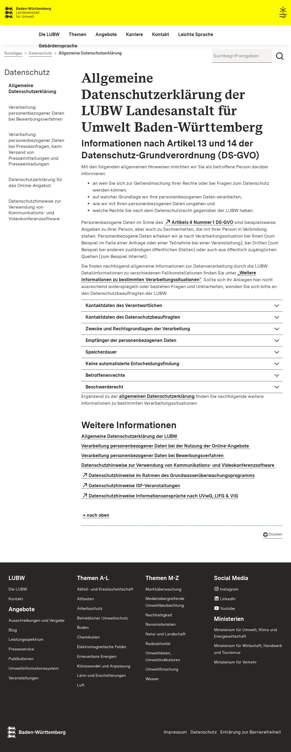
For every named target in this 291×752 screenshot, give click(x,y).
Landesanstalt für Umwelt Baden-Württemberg (38, 12)
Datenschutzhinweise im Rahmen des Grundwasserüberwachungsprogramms (172, 475)
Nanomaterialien (161, 624)
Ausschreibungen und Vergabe (37, 620)
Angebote (22, 609)
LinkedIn (228, 598)
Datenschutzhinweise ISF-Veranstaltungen (134, 485)
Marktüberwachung (163, 589)
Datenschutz (27, 72)
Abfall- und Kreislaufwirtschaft (105, 589)
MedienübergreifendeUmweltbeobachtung (165, 602)
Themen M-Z (162, 578)
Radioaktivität (158, 643)
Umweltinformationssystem (34, 668)
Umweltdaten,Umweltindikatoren (163, 656)
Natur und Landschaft (166, 634)
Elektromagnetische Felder (101, 646)
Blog (13, 630)
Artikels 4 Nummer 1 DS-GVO (202, 222)
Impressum (175, 732)
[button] (181, 305)
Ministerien (229, 619)
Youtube (227, 608)
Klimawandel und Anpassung (103, 666)
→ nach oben (95, 515)
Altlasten (85, 598)
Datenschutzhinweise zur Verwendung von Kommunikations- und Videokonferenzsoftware (178, 465)
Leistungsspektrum (26, 639)
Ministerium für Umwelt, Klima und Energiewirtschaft (245, 633)
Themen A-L (93, 578)
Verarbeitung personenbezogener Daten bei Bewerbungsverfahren (153, 455)
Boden (83, 627)
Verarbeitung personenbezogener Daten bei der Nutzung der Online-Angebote (165, 446)
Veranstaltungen (24, 678)
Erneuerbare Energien (97, 656)
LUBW (17, 578)
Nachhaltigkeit (159, 615)
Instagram (229, 589)
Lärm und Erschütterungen (101, 675)
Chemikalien (88, 637)
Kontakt (16, 598)
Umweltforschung (162, 669)
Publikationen (21, 658)
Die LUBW (18, 589)
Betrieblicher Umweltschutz (102, 618)
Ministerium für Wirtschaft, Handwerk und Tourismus (248, 649)
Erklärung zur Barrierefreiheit (250, 732)
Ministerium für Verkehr (235, 662)
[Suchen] (280, 56)
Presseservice (21, 649)
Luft (80, 685)
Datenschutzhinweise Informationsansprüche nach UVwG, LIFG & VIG (163, 496)
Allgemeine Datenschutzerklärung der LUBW (129, 436)
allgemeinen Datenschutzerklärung (157, 396)
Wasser (152, 679)
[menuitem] (49, 34)
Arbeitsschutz (89, 608)
